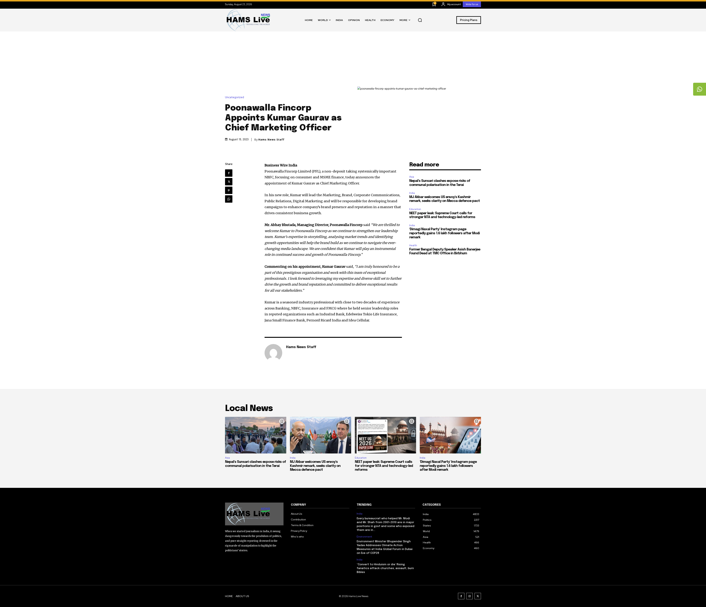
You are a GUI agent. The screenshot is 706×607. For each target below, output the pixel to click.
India (412, 193)
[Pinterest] (228, 190)
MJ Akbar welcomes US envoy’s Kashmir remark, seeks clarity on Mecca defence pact (315, 465)
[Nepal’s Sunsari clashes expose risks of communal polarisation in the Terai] (255, 435)
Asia (411, 176)
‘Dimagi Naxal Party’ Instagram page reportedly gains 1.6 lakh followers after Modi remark (444, 233)
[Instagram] (469, 596)
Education (415, 209)
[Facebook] (228, 173)
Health (413, 245)
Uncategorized (234, 97)
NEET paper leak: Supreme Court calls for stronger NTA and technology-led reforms (384, 465)
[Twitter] (228, 181)
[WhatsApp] (228, 199)
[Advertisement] (353, 59)
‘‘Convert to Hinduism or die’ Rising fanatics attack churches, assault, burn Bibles (385, 568)
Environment (364, 536)
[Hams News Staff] (273, 353)
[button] (420, 20)
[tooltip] (699, 89)
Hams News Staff (271, 139)
